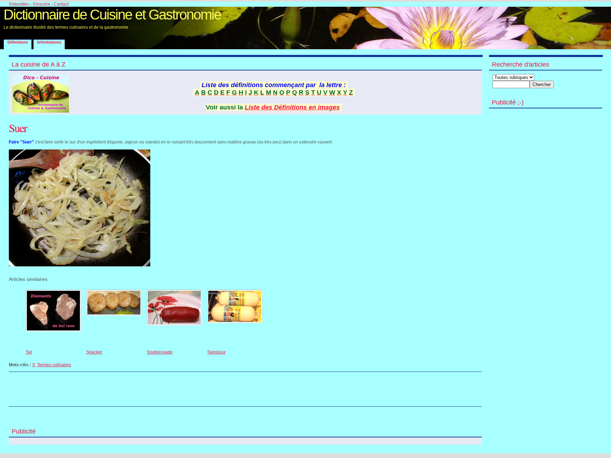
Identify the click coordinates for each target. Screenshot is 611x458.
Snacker (94, 352)
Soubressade (160, 352)
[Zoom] (79, 264)
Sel (29, 352)
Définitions (17, 42)
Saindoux (216, 352)
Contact (61, 4)
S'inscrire (41, 4)
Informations (49, 42)
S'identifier (19, 4)
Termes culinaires (54, 364)
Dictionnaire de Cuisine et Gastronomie (112, 14)
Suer (18, 127)
